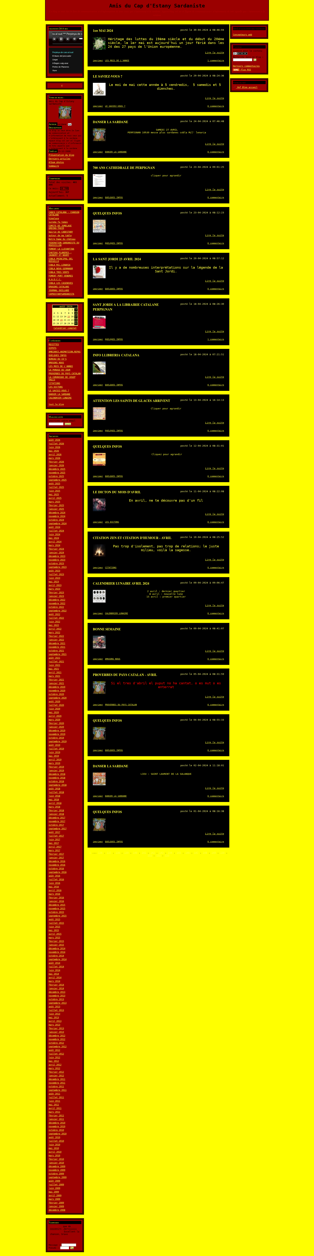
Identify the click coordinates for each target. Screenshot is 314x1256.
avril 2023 (55, 585)
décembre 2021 (57, 643)
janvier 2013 (56, 1032)
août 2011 (54, 1094)
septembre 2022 (58, 610)
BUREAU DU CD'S (58, 359)
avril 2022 (55, 629)
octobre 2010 (56, 1130)
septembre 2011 (58, 1090)
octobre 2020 (56, 694)
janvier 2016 (56, 901)
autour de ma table (60, 235)
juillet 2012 (56, 1054)
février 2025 (56, 505)
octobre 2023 (56, 563)
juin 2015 (54, 926)
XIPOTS (52, 348)
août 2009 (54, 1181)
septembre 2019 (58, 741)
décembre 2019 (57, 730)
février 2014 (56, 985)
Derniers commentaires (246, 66)
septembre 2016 (58, 872)
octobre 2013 (56, 999)
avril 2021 (55, 672)
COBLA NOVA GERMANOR (61, 268)
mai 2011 (54, 1104)
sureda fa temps (58, 222)
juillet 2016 (56, 879)
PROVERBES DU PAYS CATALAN (64, 373)
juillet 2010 (56, 1141)
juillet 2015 (56, 923)
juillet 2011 (56, 1097)
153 (167, 855)
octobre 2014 (56, 956)
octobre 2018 (56, 781)
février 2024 (56, 549)
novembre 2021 (57, 647)
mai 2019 (54, 756)
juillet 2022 (56, 618)
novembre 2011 (57, 1083)
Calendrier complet (65, 328)
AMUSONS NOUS (56, 362)
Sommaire (54, 166)
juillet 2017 (56, 836)
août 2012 (54, 1050)
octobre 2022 (56, 607)
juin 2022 (54, 621)
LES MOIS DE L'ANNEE (61, 366)
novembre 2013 (57, 995)
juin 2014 (54, 970)
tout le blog (56, 404)
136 (100, 852)
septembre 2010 (58, 1134)
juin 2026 (54, 447)
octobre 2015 (56, 912)
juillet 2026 (56, 443)
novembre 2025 (57, 472)
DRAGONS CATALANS (59, 286)
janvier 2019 (56, 770)
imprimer (98, 60)
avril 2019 (55, 759)
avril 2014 (55, 977)
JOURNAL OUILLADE (59, 290)
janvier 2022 (56, 640)
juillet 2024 (56, 531)
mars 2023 (54, 589)
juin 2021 (54, 665)
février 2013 (56, 1028)
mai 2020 (54, 712)
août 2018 (54, 788)
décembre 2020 (57, 687)
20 (61, 320)
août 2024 (54, 527)
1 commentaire (216, 60)
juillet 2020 (56, 705)
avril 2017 (55, 847)
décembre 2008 (57, 1210)
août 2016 (54, 876)
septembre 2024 (58, 523)
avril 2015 (55, 934)
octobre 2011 (56, 1086)
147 (196, 852)
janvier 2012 (56, 1075)
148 (205, 852)
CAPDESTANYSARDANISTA (61, 294)
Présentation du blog (61, 155)
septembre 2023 (58, 567)
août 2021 (54, 658)
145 (179, 852)
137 (109, 852)
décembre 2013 (57, 992)
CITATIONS (54, 383)
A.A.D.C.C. (55, 279)
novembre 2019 (57, 734)
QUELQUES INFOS (58, 355)
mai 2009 (54, 1192)
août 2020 (54, 701)
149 (214, 852)
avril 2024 (55, 541)
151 (150, 855)
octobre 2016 (56, 868)
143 (161, 852)
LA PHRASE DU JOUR (59, 370)
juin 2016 (54, 883)
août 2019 (54, 745)
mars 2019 (54, 763)
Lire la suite (214, 52)
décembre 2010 (57, 1123)
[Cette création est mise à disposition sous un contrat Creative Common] (240, 54)
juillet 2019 (56, 748)
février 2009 (56, 1203)
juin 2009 (54, 1188)
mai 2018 (54, 799)
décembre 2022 (57, 600)
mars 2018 (54, 807)
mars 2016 (54, 894)
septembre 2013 (58, 1003)
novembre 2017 (57, 821)
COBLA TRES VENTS (59, 272)
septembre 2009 (58, 1177)
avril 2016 (55, 890)
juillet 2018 (56, 792)
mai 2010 (54, 1148)
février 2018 (56, 810)
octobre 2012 (56, 1043)
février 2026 (56, 462)
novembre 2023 (57, 560)
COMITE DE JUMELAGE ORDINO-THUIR (60, 227)
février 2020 (56, 723)
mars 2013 (54, 1025)
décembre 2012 (57, 1035)
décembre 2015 (57, 905)
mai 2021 (54, 669)
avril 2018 (55, 803)
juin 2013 (54, 1014)
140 (135, 852)
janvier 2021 (56, 683)
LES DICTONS (56, 387)
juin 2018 (54, 796)
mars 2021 (54, 676)
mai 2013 (54, 1017)
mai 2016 (54, 887)
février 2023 (56, 592)
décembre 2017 (57, 818)
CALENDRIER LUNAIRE (60, 398)
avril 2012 (55, 1064)
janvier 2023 (56, 596)
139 (126, 852)
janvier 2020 (56, 727)
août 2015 (54, 919)
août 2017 (54, 832)
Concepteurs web (242, 34)
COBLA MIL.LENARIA (59, 265)
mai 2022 (54, 625)
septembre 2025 (58, 480)
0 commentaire (216, 106)
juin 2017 (54, 839)
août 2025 (54, 483)
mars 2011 (54, 1112)
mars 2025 (54, 502)
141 (144, 852)
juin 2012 (54, 1057)
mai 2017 (54, 843)
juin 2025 (54, 491)
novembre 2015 (57, 908)
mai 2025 (54, 494)
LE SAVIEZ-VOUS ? (59, 390)
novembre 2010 (57, 1126)
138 (118, 852)
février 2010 (56, 1159)
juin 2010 (54, 1144)
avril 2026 (55, 454)
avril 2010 (55, 1152)
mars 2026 (54, 458)
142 (152, 852)
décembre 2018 (57, 774)
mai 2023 (54, 581)
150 (222, 852)
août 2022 (54, 614)
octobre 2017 (56, 825)
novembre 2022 (57, 603)
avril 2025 (55, 498)
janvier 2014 (56, 988)
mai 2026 (54, 451)
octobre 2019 (56, 738)
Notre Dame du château (62, 239)
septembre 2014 (58, 959)
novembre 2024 (57, 516)
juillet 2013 (56, 1010)
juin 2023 (54, 578)
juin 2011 (54, 1101)
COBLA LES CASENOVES (61, 283)
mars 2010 (54, 1155)
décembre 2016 (57, 861)
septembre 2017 (58, 828)
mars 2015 (54, 937)
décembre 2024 (57, 512)
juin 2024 (54, 534)
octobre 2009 (56, 1173)
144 (170, 852)
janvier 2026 (56, 465)
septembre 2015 (58, 916)
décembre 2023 (57, 556)
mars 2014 (54, 981)
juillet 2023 (56, 574)
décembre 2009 (57, 1166)
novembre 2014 (57, 952)
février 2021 (56, 679)
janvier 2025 (56, 509)
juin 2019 (54, 752)
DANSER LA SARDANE (59, 394)
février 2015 (56, 941)
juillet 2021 (56, 661)
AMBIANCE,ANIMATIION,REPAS (64, 352)
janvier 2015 (56, 945)
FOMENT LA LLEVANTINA (61, 249)
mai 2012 (54, 1061)
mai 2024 (54, 538)
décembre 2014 (57, 948)
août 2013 (54, 1006)
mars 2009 (54, 1199)
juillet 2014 (56, 966)
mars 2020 (54, 719)
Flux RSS (245, 69)
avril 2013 (55, 1021)
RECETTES (54, 344)
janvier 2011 (56, 1119)
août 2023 (54, 571)
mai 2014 (54, 974)
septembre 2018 (58, 785)
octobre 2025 (56, 476)
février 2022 (56, 636)
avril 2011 (55, 1108)
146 (187, 852)
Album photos (56, 162)
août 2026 (54, 440)
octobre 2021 (56, 650)
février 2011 (56, 1115)
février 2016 (56, 897)
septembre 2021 (58, 654)
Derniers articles (59, 158)
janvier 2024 (56, 552)
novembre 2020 (57, 690)
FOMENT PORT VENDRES (61, 276)
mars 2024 (54, 545)
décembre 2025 (57, 469)
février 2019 (56, 767)
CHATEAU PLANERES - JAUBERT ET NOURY (60, 253)
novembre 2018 (57, 778)
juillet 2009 (56, 1184)
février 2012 (56, 1072)
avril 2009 (55, 1195)
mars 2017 (54, 850)
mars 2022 (54, 632)
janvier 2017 (56, 857)
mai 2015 (54, 930)
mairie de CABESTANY (61, 232)
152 (158, 855)
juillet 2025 (56, 487)
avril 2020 (55, 716)
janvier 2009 (56, 1206)
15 (68, 316)
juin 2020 (54, 709)
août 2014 (54, 963)
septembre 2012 (58, 1046)
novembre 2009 (57, 1170)
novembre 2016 (57, 865)
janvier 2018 (56, 814)
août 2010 (54, 1137)
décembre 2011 (57, 1079)
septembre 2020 (58, 698)
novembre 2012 (57, 1039)
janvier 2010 (56, 1163)
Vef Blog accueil (246, 87)
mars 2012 (54, 1068)
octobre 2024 (56, 520)
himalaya (54, 218)
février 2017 (56, 854)
